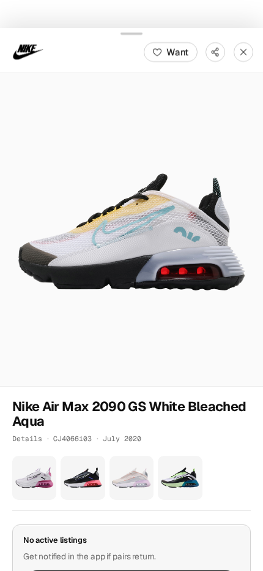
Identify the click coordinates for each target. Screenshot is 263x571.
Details (27, 438)
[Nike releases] (28, 51)
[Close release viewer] (243, 51)
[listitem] (34, 477)
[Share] (215, 51)
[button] (131, 229)
